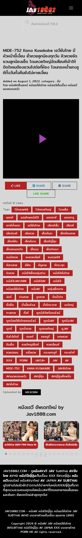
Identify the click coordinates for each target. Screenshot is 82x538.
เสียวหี (70, 225)
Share (40, 186)
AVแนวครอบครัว (16, 376)
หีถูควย (42, 265)
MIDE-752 (13, 368)
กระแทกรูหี (50, 352)
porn (23, 360)
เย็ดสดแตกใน (14, 249)
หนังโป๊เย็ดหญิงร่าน (33, 273)
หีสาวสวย (11, 265)
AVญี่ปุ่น (39, 376)
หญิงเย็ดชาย (55, 289)
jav (55, 360)
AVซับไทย (12, 384)
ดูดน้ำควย (25, 328)
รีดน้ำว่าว (57, 297)
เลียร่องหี (11, 233)
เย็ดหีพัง (12, 241)
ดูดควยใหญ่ (46, 328)
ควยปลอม (12, 352)
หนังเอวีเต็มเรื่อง (57, 85)
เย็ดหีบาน (30, 241)
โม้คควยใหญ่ (43, 209)
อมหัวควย (12, 257)
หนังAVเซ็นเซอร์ (18, 85)
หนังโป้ (57, 281)
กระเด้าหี (69, 352)
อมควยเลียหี (32, 257)
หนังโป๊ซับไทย (61, 273)
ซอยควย (62, 336)
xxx (9, 360)
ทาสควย (11, 313)
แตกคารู (69, 217)
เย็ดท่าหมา (52, 249)
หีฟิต (28, 265)
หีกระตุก (59, 265)
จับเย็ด (10, 344)
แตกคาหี (51, 217)
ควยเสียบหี (52, 344)
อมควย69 (54, 257)
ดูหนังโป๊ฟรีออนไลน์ (48, 313)
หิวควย (10, 273)
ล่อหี (9, 297)
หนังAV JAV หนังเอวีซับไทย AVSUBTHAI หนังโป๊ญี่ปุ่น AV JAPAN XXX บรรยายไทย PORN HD (41, 527)
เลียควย (29, 233)
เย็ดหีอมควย (67, 233)
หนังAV (35, 289)
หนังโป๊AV (40, 281)
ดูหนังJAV (68, 321)
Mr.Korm (31, 392)
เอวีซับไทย (34, 225)
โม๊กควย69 (21, 209)
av (67, 360)
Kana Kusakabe (38, 368)
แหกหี (9, 217)
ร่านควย (24, 297)
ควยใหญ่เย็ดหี (30, 344)
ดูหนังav (48, 321)
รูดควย (40, 297)
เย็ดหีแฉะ (47, 233)
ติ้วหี (26, 313)
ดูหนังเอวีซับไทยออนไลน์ (21, 321)
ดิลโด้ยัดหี (12, 336)
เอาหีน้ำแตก (13, 225)
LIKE (17, 186)
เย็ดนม (34, 249)
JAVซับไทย (64, 368)
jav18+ (40, 360)
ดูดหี (9, 328)
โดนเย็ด (63, 209)
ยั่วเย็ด (10, 305)
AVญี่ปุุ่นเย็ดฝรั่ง (61, 376)
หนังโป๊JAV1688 (16, 281)
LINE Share (41, 193)
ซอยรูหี (45, 336)
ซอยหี (29, 336)
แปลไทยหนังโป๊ (30, 217)
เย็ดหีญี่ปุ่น (50, 241)
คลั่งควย (31, 352)
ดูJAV (64, 328)
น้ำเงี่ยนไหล (28, 305)
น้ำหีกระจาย (50, 305)
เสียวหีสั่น (53, 225)
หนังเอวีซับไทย (37, 85)
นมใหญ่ (69, 305)
